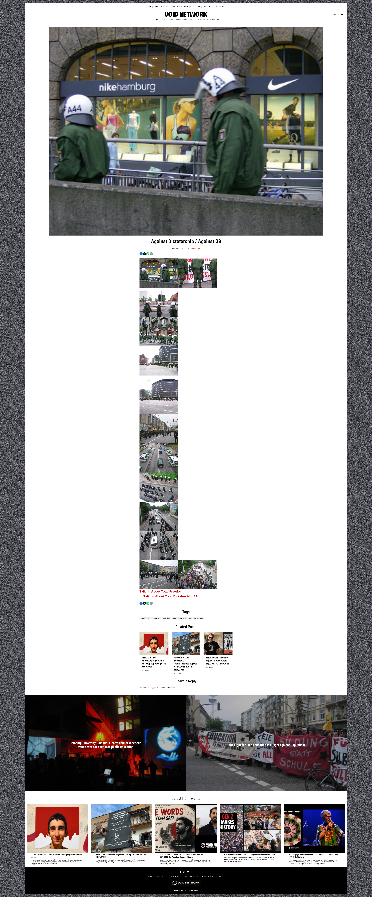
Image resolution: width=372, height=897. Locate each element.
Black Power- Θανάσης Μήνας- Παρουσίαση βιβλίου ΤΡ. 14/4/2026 (217, 660)
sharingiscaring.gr (193, 890)
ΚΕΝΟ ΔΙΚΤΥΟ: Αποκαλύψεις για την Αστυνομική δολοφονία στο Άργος (154, 662)
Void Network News (193, 248)
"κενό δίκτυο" (145, 618)
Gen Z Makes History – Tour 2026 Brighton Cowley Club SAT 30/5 (249, 855)
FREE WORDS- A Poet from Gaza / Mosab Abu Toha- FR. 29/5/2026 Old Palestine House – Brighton (182, 856)
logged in (154, 687)
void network (198, 618)
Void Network (168, 889)
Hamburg (157, 618)
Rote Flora (166, 618)
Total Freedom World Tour (182, 618)
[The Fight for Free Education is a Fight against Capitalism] (266, 743)
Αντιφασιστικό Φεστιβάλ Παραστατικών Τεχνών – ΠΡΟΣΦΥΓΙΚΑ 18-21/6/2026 (185, 663)
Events (183, 248)
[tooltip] (331, 14)
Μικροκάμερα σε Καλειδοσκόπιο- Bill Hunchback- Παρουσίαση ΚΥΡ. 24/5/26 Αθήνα (313, 856)
